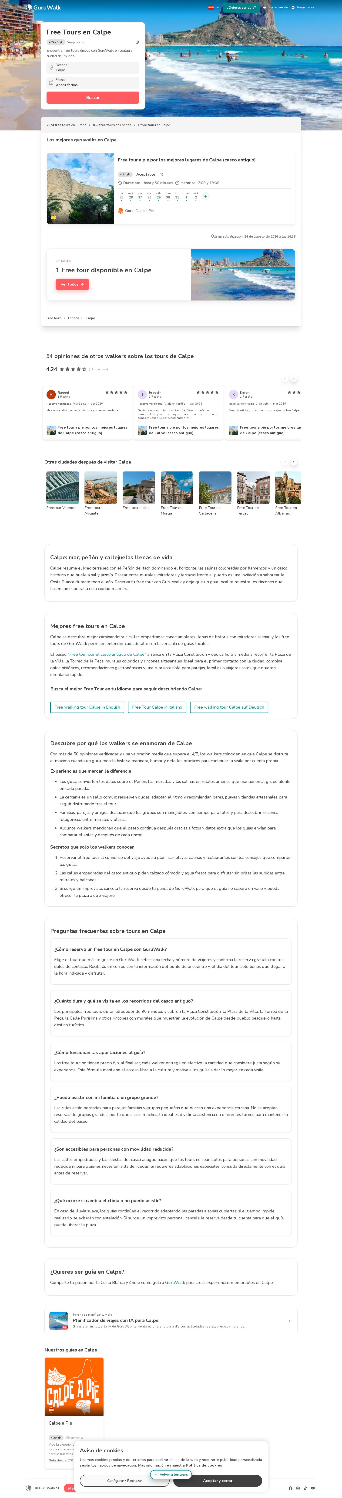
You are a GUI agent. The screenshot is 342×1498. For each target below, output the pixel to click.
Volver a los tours (174, 1474)
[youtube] (313, 1488)
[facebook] (290, 1488)
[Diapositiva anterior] (285, 378)
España (73, 318)
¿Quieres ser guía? (241, 7)
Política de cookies (204, 1465)
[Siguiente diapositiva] (294, 378)
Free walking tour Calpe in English (87, 707)
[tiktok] (305, 1488)
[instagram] (298, 1488)
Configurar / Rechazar (124, 1480)
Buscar (93, 97)
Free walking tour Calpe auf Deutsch (229, 707)
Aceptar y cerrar (217, 1480)
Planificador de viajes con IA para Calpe (115, 1320)
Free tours (54, 318)
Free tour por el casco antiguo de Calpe (106, 654)
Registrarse (305, 7)
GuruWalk (175, 1282)
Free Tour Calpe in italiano (157, 707)
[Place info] (137, 42)
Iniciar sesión (278, 7)
